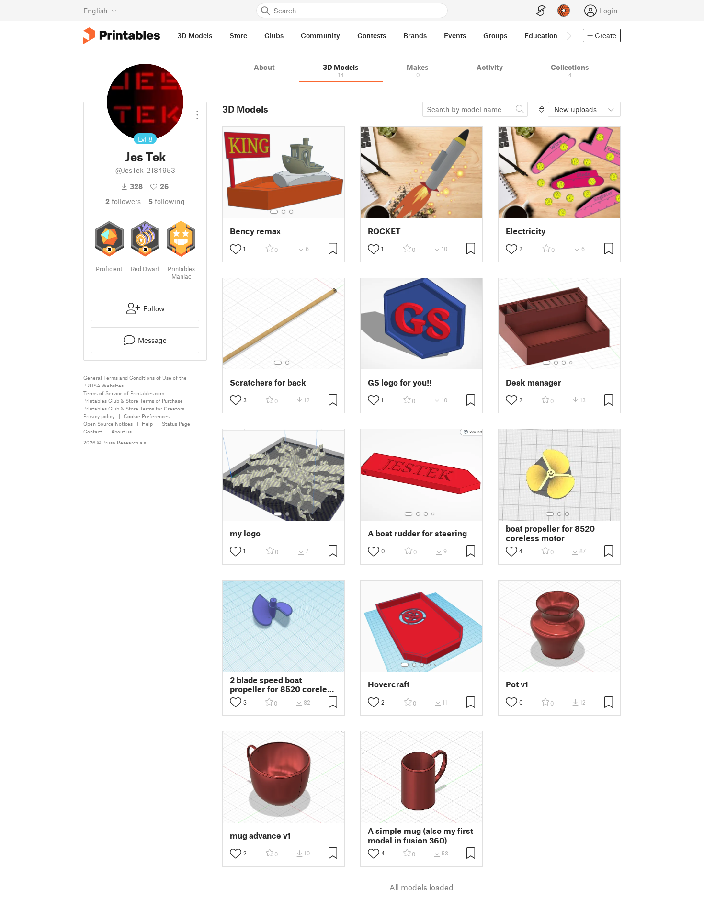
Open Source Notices (108, 424)
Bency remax (255, 231)
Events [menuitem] (455, 35)
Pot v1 (517, 684)
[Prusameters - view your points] (563, 10)
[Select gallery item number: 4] (571, 363)
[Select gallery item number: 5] (436, 665)
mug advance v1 (260, 835)
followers (123, 201)
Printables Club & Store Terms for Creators (133, 408)
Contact (92, 431)
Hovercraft (388, 684)
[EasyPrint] (541, 10)
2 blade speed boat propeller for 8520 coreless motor (283, 684)
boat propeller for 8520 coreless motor (550, 533)
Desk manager (533, 382)
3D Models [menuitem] (194, 35)
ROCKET (384, 231)
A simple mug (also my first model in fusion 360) (420, 835)
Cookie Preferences (147, 416)
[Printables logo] (121, 35)
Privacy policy (98, 416)
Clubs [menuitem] (274, 35)
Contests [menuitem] (371, 35)
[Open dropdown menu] (197, 111)
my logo (245, 533)
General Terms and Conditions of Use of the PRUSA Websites (135, 381)
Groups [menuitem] (495, 35)
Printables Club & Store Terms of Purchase (133, 401)
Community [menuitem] (320, 35)
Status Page (176, 424)
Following (166, 201)
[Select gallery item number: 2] (283, 212)
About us (121, 431)
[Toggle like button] (235, 249)
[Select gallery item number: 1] (274, 212)
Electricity (525, 231)
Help (147, 424)
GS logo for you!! (399, 382)
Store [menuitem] (238, 35)
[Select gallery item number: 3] (291, 212)
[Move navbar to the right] (568, 35)
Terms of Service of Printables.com (123, 393)
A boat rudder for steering (417, 533)
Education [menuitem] (540, 35)
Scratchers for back (268, 382)
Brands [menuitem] (415, 35)
